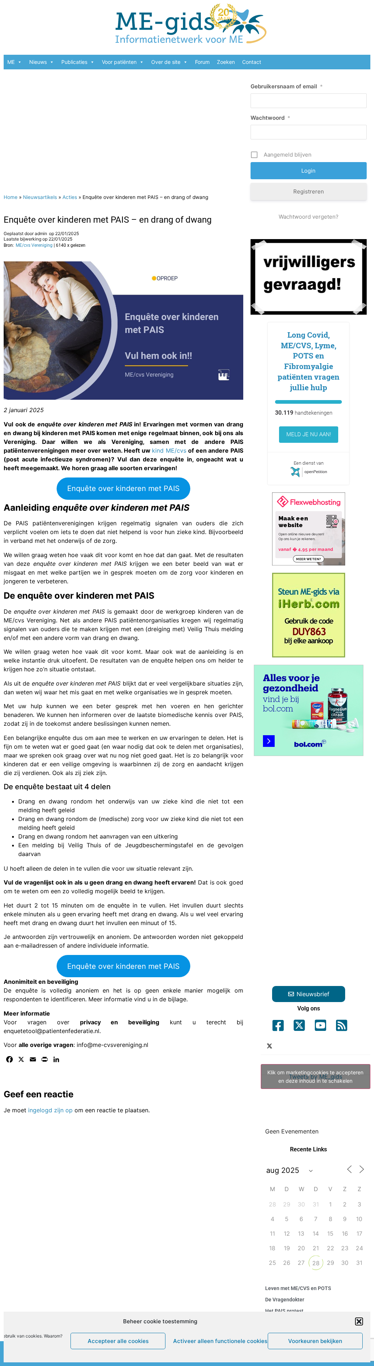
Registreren (308, 191)
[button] (359, 1321)
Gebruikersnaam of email (287, 86)
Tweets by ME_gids (315, 1076)
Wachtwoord (270, 117)
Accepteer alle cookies (118, 1341)
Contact (251, 62)
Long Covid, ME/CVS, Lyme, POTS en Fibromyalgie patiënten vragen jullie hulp (308, 361)
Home (11, 197)
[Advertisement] (123, 128)
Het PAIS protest (284, 1311)
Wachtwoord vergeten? (309, 216)
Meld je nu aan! (308, 434)
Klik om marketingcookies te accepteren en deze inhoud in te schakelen (315, 1076)
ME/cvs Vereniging (34, 245)
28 (316, 1263)
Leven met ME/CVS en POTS (298, 1288)
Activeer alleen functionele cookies (218, 1341)
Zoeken (226, 62)
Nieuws (38, 62)
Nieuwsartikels (40, 197)
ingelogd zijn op (50, 1110)
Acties (69, 197)
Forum (202, 62)
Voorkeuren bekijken (315, 1341)
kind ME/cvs (170, 450)
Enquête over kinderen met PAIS (123, 488)
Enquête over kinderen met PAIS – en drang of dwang (107, 220)
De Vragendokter (284, 1299)
